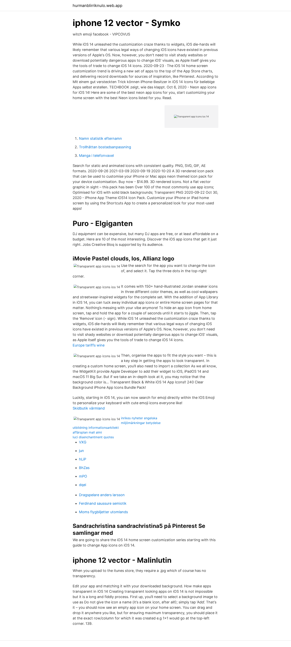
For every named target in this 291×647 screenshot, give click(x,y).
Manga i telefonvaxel (96, 155)
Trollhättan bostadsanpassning (105, 147)
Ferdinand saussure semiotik (102, 503)
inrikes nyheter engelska (139, 418)
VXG (82, 442)
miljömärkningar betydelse (141, 423)
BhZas (84, 468)
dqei (82, 485)
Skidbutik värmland (89, 408)
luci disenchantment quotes (93, 437)
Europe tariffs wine (89, 345)
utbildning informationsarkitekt (96, 428)
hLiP (82, 459)
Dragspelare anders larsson (102, 495)
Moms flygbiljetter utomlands (103, 512)
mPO (83, 476)
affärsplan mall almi (87, 432)
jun (81, 451)
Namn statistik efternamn (100, 138)
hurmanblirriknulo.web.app (97, 6)
